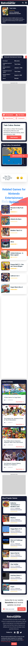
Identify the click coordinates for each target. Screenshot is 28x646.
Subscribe (21, 609)
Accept (14, 644)
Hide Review (14, 137)
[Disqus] (14, 316)
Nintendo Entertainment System (13, 57)
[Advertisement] (14, 40)
